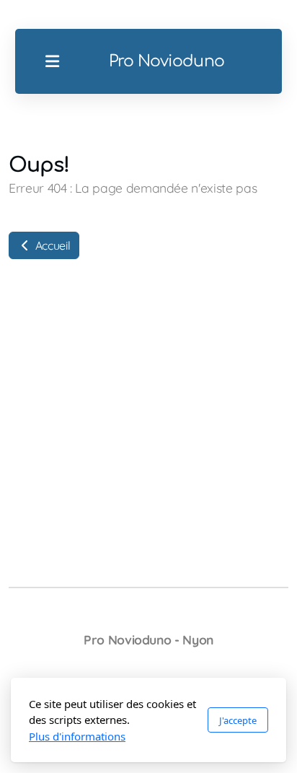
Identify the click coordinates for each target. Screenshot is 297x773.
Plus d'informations (77, 736)
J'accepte (238, 720)
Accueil (51, 245)
